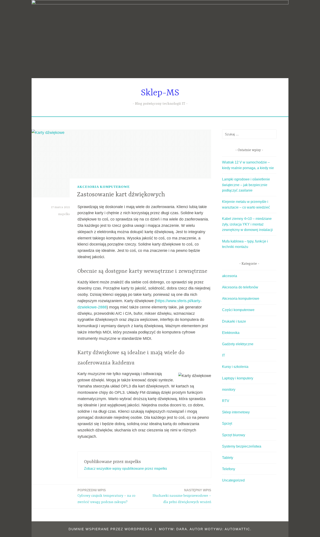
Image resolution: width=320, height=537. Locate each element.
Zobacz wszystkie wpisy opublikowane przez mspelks (125, 468)
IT (223, 355)
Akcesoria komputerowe (103, 187)
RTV (225, 401)
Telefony (228, 469)
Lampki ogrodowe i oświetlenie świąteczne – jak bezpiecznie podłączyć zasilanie (246, 184)
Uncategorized (233, 480)
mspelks (64, 214)
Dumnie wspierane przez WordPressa (110, 529)
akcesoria (229, 276)
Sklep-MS (160, 93)
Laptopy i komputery (237, 378)
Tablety (227, 458)
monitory (228, 389)
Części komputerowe (238, 310)
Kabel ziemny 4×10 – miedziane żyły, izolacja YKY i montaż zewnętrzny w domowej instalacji (247, 224)
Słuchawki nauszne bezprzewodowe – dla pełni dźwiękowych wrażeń (182, 496)
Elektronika (230, 333)
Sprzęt (227, 423)
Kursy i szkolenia (235, 367)
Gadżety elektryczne (237, 344)
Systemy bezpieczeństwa (241, 446)
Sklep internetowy (236, 412)
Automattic (237, 529)
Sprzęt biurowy (233, 435)
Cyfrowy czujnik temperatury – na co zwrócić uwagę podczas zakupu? (106, 496)
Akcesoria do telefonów (240, 287)
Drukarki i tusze (234, 321)
